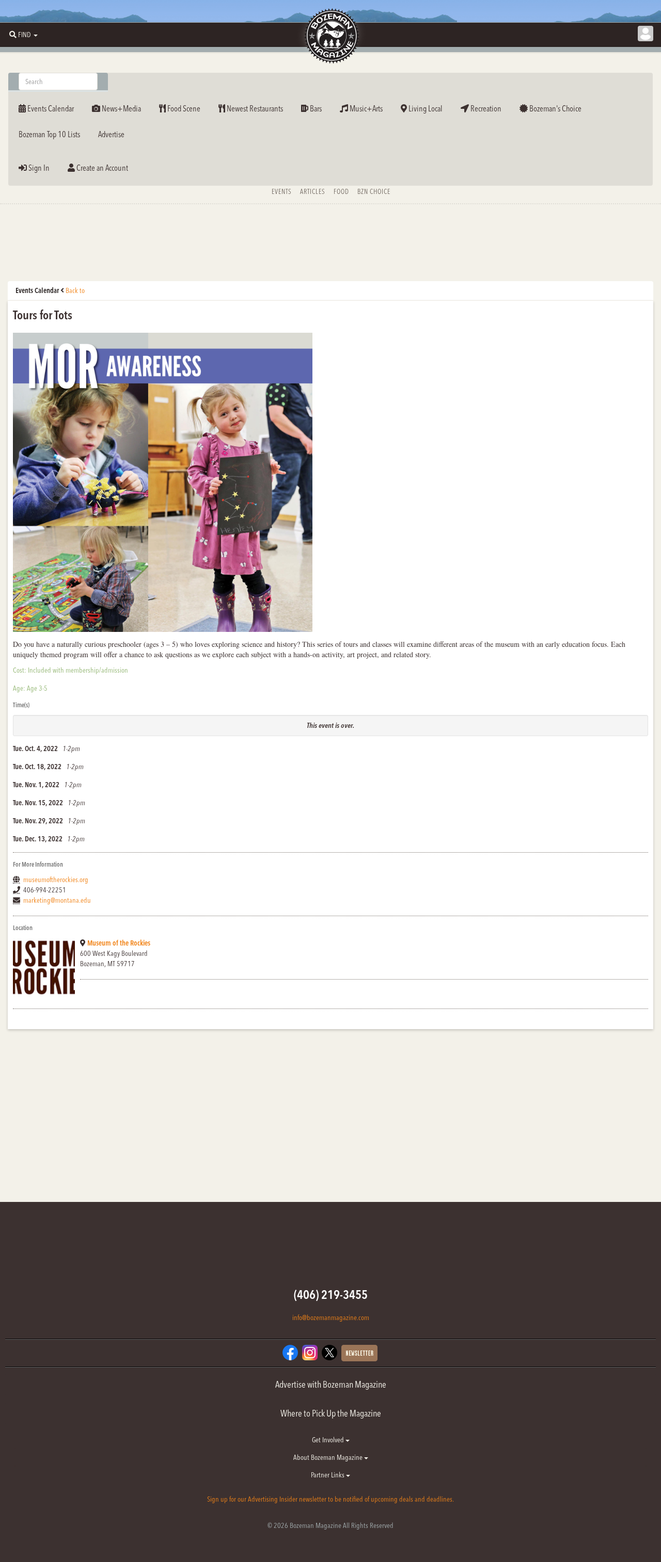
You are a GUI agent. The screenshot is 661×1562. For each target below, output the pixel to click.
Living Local (425, 108)
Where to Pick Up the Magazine (330, 1413)
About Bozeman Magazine (328, 1457)
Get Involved (328, 1439)
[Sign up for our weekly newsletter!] (359, 1352)
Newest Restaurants (254, 108)
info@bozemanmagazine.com (330, 1317)
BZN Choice (373, 191)
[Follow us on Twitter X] (329, 1352)
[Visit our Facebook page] (290, 1352)
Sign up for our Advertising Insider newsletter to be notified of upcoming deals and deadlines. (330, 1499)
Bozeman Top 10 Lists (49, 134)
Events (282, 191)
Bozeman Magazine (330, 36)
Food (341, 191)
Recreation (485, 108)
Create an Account (101, 167)
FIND (25, 34)
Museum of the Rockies (118, 943)
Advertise (111, 134)
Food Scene (183, 108)
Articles (312, 191)
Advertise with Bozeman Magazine (330, 1384)
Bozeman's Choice (554, 108)
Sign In (38, 167)
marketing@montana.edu (57, 900)
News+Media (120, 108)
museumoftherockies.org (55, 879)
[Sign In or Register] (645, 33)
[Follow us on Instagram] (310, 1352)
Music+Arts (365, 108)
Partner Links (328, 1474)
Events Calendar (50, 108)
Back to (75, 290)
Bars (315, 108)
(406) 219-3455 (331, 1294)
